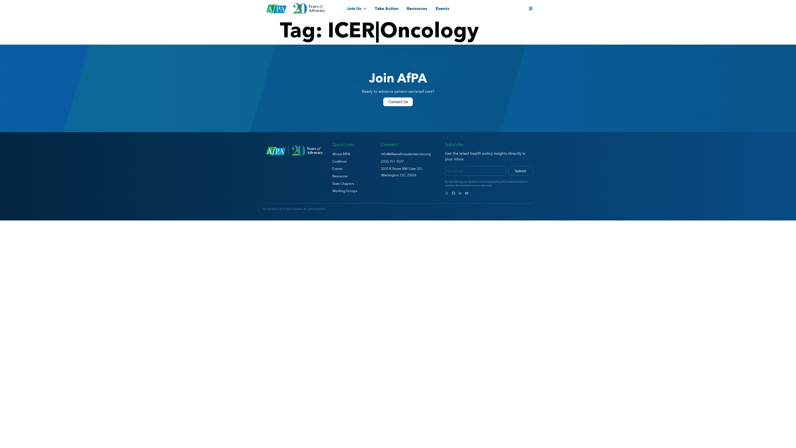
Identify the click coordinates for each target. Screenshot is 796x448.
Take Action (386, 8)
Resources (417, 8)
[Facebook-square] (453, 193)
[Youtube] (466, 193)
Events (442, 8)
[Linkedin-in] (460, 193)
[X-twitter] (447, 193)
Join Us (354, 8)
